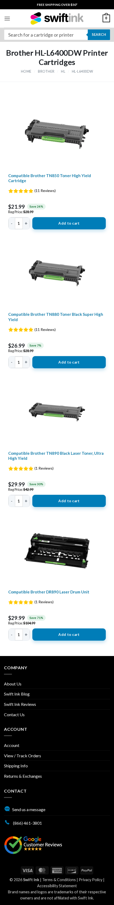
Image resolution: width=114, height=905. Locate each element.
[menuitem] (57, 4)
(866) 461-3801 (27, 822)
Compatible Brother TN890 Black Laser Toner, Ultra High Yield (56, 456)
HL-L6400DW (82, 71)
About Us (12, 683)
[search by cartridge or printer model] (57, 34)
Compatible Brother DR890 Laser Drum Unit (48, 591)
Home (26, 71)
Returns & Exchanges (23, 776)
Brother (46, 71)
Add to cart (69, 223)
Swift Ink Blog (17, 693)
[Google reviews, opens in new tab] (33, 844)
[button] (7, 18)
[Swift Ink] (57, 18)
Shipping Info (16, 765)
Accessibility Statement (57, 886)
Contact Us (14, 714)
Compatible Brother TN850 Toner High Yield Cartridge (49, 178)
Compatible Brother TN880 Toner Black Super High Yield (55, 317)
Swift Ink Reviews (20, 704)
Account (11, 745)
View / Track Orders (22, 755)
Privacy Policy (90, 879)
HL (63, 71)
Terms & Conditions (59, 879)
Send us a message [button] (28, 809)
